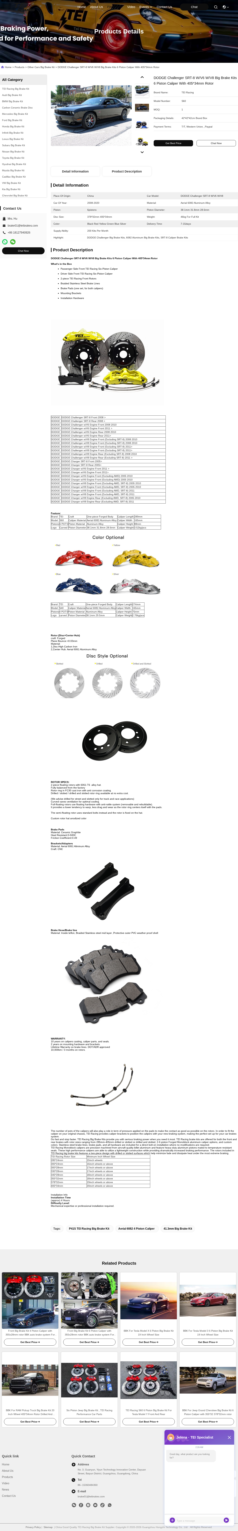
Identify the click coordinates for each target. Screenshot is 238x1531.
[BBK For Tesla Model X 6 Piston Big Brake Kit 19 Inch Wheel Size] (148, 1300)
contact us (164, 7)
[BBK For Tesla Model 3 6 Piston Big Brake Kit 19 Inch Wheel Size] (208, 1300)
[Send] (226, 1520)
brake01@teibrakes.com (23, 225)
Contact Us (9, 1495)
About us (7, 1470)
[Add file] (172, 1520)
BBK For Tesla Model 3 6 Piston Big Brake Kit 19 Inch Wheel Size (208, 1332)
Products (19, 67)
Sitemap (48, 1527)
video (131, 7)
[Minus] (229, 1437)
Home (82, 7)
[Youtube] (95, 1506)
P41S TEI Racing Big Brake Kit (89, 1228)
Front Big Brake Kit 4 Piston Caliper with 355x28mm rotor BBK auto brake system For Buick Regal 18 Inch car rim (30, 1333)
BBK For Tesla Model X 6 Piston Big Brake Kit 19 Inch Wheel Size (149, 1332)
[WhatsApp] (5, 242)
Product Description (127, 171)
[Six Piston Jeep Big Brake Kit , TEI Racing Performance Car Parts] (89, 1380)
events (144, 7)
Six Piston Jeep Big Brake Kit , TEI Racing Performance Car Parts (89, 1412)
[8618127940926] (109, 1506)
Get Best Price (173, 143)
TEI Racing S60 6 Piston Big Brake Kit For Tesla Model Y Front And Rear (149, 1412)
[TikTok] (102, 1506)
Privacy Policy (33, 1527)
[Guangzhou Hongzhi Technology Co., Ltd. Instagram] (88, 1506)
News (5, 1489)
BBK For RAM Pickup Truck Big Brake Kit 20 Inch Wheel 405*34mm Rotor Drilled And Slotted (30, 1412)
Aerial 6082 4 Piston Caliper (136, 1228)
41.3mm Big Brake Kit (178, 1228)
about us (96, 7)
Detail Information (75, 171)
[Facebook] (81, 1506)
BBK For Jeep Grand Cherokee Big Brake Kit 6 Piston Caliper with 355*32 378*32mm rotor (208, 1412)
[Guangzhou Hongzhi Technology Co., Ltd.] (25, 7)
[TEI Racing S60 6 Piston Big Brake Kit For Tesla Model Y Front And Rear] (148, 1380)
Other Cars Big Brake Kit (41, 67)
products (113, 7)
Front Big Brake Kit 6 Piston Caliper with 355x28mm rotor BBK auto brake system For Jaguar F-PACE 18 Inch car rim (89, 1333)
